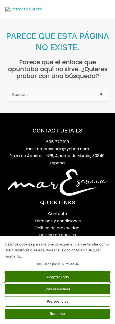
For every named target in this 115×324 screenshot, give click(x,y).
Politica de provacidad (57, 228)
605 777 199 (57, 142)
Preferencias (57, 301)
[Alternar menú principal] (104, 9)
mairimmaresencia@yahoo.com (57, 148)
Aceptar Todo (57, 277)
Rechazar (58, 313)
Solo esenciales (57, 289)
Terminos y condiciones (57, 221)
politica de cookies (57, 234)
